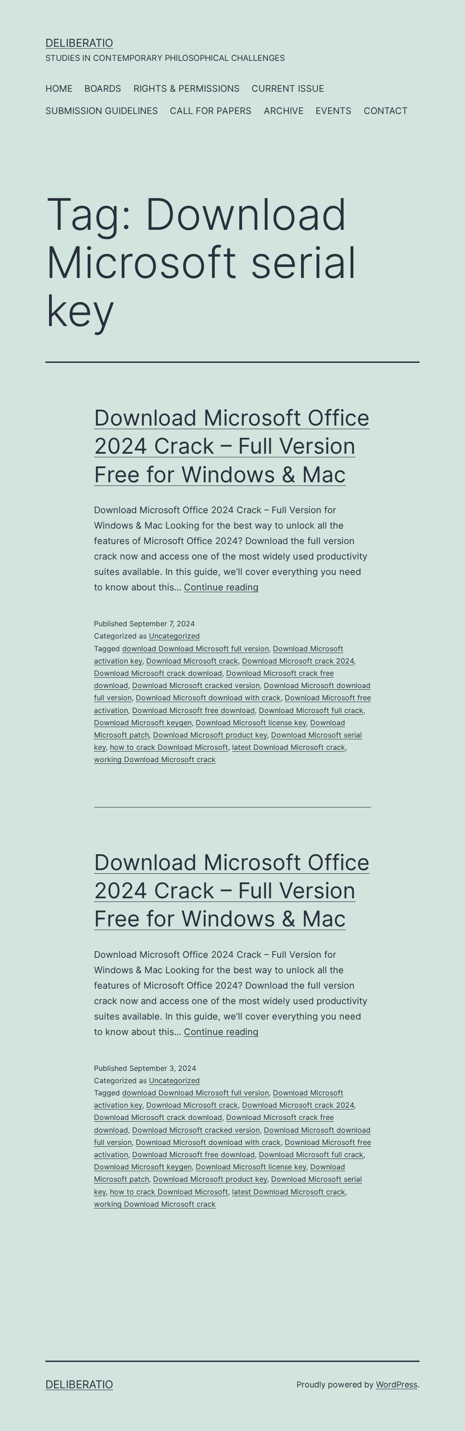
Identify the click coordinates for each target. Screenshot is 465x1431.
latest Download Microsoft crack (288, 747)
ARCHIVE (284, 110)
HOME (59, 88)
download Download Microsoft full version (195, 648)
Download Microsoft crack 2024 (298, 660)
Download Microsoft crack (192, 660)
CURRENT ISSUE (288, 88)
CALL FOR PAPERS (211, 110)
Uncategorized (174, 635)
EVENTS (333, 110)
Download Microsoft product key (210, 734)
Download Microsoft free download (193, 710)
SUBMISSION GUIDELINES (101, 110)
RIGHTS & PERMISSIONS (187, 88)
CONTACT (386, 110)
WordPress (396, 1384)
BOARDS (102, 88)
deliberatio (79, 43)
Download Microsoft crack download (158, 673)
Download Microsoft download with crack (208, 697)
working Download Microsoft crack (155, 759)
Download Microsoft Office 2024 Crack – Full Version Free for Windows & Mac (232, 446)
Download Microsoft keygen (143, 722)
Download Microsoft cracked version (196, 685)
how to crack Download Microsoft (169, 747)
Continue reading (221, 587)
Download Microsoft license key (251, 722)
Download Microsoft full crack (311, 710)
